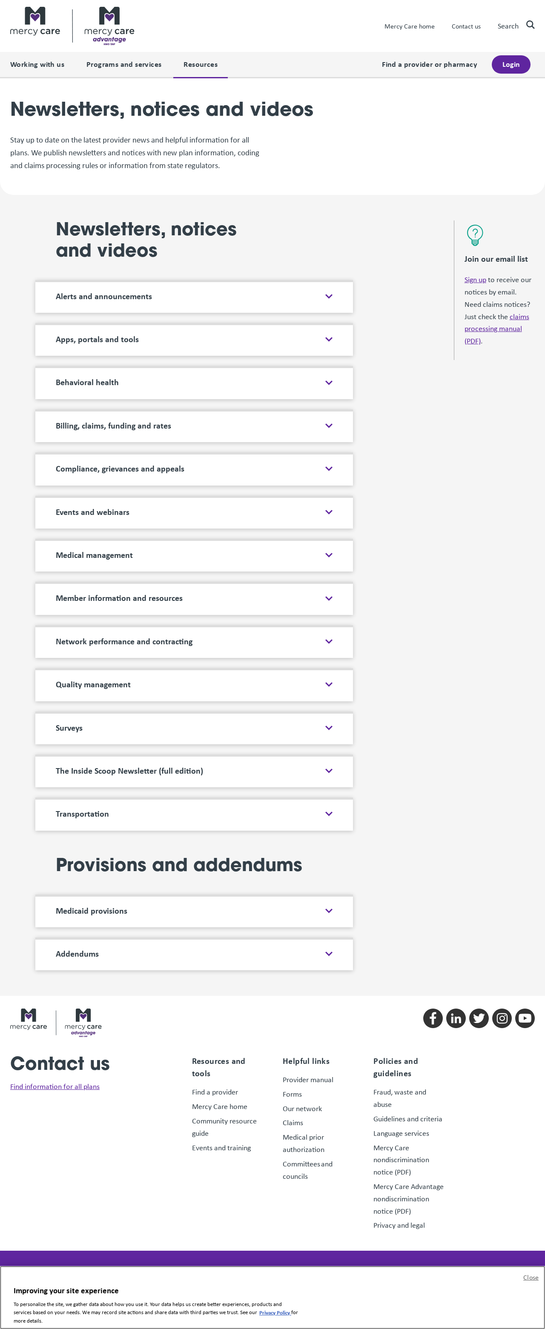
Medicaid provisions (91, 910)
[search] (527, 24)
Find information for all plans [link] (55, 1086)
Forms (292, 1094)
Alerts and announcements (104, 296)
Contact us (466, 26)
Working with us (37, 64)
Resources (201, 64)
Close (531, 1277)
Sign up (475, 279)
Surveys (69, 727)
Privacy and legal (399, 1225)
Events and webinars (92, 511)
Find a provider (215, 1092)
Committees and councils (308, 1170)
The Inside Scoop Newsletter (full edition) (129, 770)
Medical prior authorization (303, 1143)
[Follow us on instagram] (502, 1018)
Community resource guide (224, 1127)
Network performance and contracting (124, 641)
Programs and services (123, 64)
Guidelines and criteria (407, 1119)
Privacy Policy (275, 1312)
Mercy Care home (409, 26)
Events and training (221, 1148)
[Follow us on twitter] (479, 1018)
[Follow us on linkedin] (456, 1018)
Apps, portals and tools (97, 339)
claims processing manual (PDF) (497, 329)
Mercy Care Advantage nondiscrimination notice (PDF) (408, 1198)
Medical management (94, 554)
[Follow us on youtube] (525, 1018)
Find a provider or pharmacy (429, 64)
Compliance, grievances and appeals (120, 468)
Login (511, 64)
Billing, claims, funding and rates (113, 425)
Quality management (93, 684)
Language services (401, 1133)
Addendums (77, 953)
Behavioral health (87, 382)
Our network (302, 1108)
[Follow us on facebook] (433, 1018)
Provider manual (308, 1080)
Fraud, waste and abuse (399, 1098)
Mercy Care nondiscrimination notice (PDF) (401, 1160)
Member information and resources (119, 597)
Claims (293, 1123)
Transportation (82, 813)
